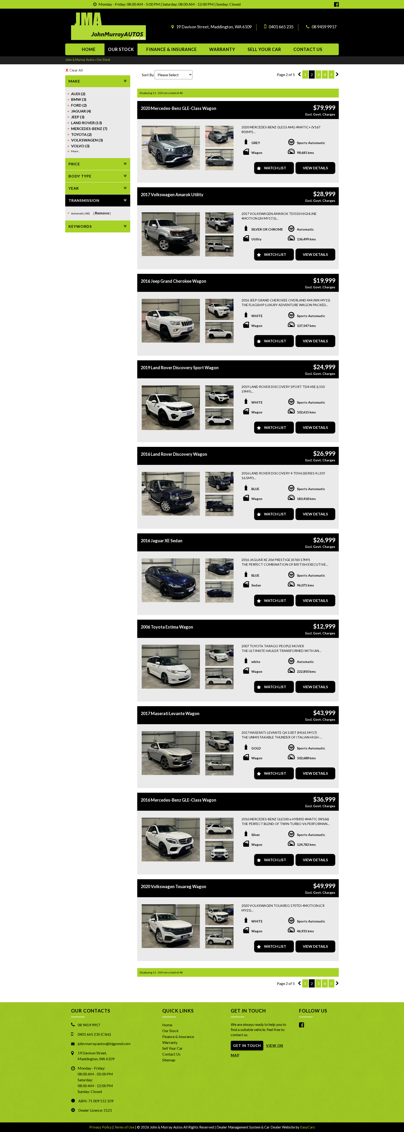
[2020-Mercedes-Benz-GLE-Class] (171, 147)
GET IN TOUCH (247, 1045)
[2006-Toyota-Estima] (171, 666)
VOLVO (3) (80, 146)
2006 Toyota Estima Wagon (167, 626)
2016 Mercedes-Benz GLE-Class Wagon (178, 800)
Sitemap (168, 1060)
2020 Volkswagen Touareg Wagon (173, 886)
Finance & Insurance (171, 49)
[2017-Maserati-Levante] (171, 753)
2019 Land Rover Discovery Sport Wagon (180, 367)
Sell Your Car (264, 49)
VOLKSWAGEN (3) (87, 140)
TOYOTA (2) (81, 134)
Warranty (222, 49)
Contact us (307, 49)
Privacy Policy (100, 1127)
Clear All (76, 70)
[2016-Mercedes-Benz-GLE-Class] (171, 839)
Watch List (275, 168)
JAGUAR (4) (81, 111)
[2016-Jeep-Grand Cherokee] (171, 321)
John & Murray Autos (79, 59)
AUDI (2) (78, 93)
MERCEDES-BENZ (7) (89, 128)
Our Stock (121, 49)
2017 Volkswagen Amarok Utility (172, 194)
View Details (315, 168)
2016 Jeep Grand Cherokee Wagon (173, 281)
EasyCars (307, 1127)
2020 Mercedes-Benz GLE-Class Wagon (178, 108)
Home (89, 49)
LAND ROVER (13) (86, 122)
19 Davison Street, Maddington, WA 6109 (214, 26)
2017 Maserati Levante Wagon (170, 713)
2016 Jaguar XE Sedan (161, 540)
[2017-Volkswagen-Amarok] (171, 234)
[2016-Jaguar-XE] (171, 580)
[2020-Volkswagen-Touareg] (171, 926)
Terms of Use (124, 1127)
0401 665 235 (281, 26)
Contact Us (171, 1054)
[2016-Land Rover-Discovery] (171, 494)
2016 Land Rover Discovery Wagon (174, 454)
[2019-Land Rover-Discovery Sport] (171, 407)
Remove (102, 213)
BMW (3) (78, 99)
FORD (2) (79, 105)
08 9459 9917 (324, 26)
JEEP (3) (77, 117)
